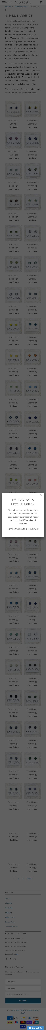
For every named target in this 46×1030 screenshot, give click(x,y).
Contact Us (36, 1028)
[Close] (41, 495)
